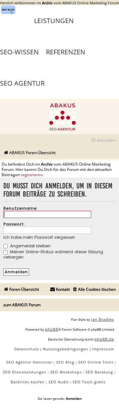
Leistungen (54, 20)
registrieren (32, 175)
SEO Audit (59, 381)
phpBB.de (104, 339)
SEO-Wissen (19, 51)
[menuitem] (103, 140)
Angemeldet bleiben (30, 246)
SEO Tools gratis (89, 381)
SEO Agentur (22, 83)
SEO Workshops (66, 371)
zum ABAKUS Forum (22, 305)
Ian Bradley (102, 319)
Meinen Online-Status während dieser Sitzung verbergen (53, 254)
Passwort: (14, 224)
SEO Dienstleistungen (24, 371)
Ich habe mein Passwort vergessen (39, 237)
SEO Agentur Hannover (29, 362)
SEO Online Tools (95, 362)
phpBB (51, 329)
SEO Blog (65, 362)
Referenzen (65, 51)
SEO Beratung (99, 371)
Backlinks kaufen (28, 381)
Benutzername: (20, 208)
